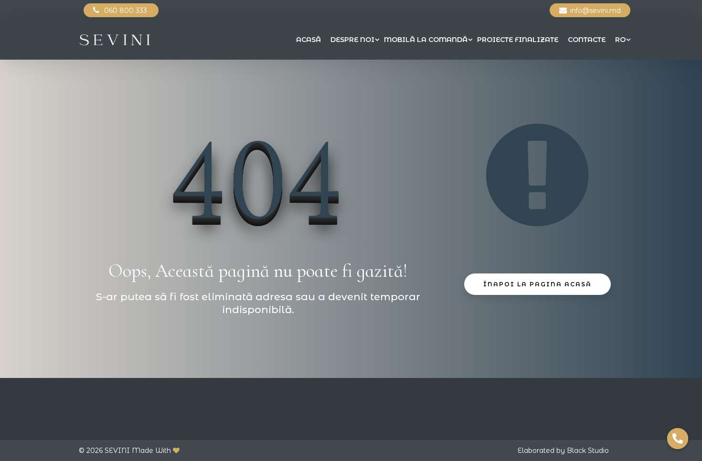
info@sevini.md (595, 10)
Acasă (308, 39)
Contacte (587, 39)
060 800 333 (126, 10)
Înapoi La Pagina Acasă (537, 284)
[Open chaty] (677, 438)
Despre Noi (352, 39)
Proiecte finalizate (517, 39)
